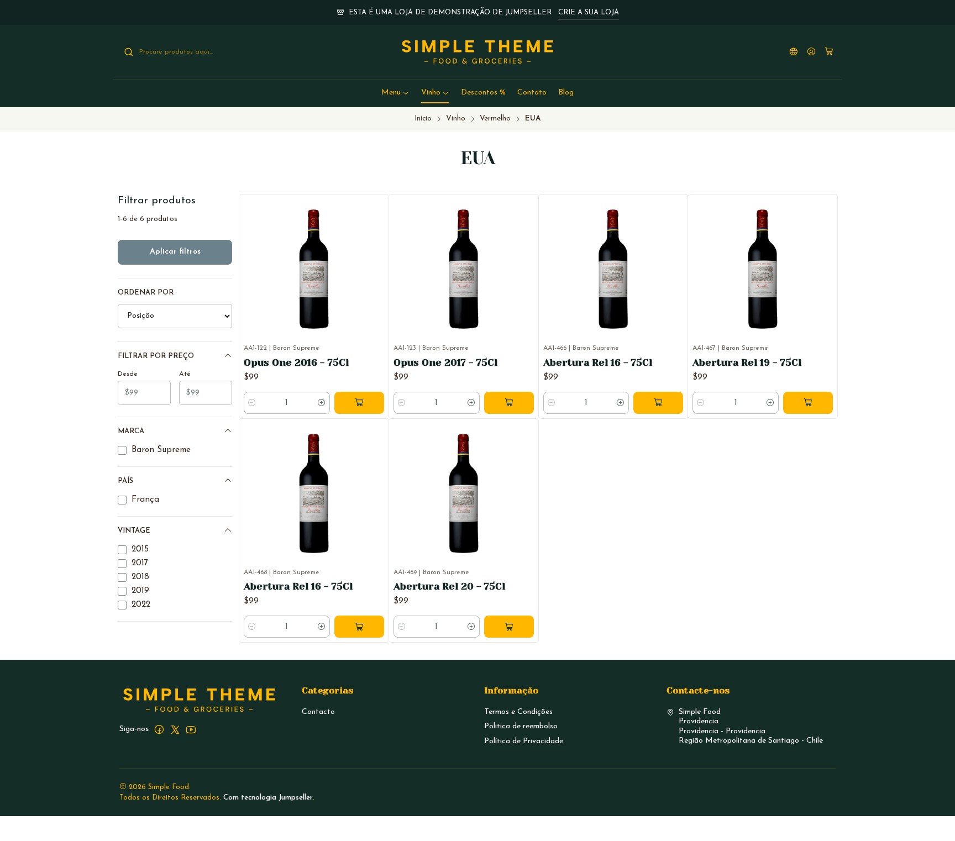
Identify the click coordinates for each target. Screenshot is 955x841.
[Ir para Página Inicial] (478, 52)
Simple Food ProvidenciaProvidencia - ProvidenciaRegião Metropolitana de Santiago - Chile (751, 726)
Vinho (455, 118)
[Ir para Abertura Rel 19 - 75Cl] (762, 269)
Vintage (134, 530)
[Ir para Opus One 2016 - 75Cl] (314, 269)
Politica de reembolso (521, 726)
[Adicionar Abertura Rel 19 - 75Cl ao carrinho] (808, 403)
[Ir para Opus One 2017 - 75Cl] (463, 269)
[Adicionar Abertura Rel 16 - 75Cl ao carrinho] (658, 403)
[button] (395, 93)
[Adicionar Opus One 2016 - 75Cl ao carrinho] (359, 403)
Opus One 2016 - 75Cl (296, 362)
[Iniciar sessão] (811, 52)
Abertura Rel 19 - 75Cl (746, 362)
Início (423, 118)
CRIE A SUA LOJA (588, 12)
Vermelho (495, 118)
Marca (131, 431)
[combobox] (180, 52)
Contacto (318, 712)
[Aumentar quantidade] (321, 402)
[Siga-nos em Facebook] (159, 729)
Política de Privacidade (523, 741)
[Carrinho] (829, 52)
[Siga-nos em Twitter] (175, 729)
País (125, 481)
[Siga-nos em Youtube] (191, 729)
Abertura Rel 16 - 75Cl (597, 362)
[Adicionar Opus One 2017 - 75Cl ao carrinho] (509, 403)
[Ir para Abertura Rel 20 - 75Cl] (463, 493)
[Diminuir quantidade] (252, 402)
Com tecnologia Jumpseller (268, 797)
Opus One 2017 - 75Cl (445, 362)
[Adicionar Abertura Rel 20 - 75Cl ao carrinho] (509, 627)
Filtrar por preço (156, 356)
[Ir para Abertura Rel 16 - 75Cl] (613, 269)
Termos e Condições (518, 712)
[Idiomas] (793, 52)
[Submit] (128, 52)
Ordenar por (146, 292)
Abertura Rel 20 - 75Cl (449, 586)
